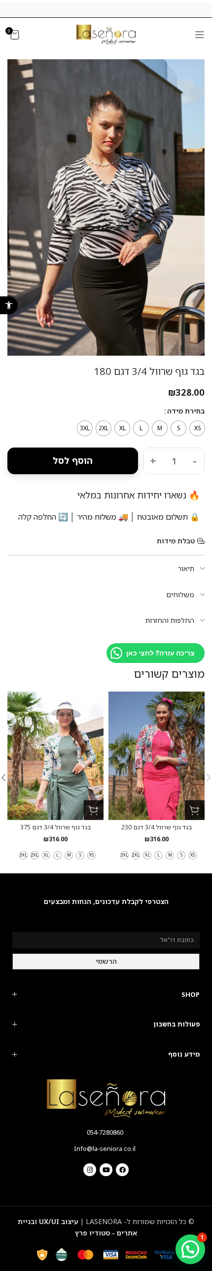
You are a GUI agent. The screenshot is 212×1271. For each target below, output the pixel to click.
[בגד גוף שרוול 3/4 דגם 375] (55, 756)
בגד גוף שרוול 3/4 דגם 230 (156, 827)
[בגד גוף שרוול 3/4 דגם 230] (156, 756)
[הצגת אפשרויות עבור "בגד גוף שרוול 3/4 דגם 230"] (195, 810)
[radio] (197, 428)
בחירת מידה (186, 410)
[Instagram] (89, 1169)
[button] (9, 305)
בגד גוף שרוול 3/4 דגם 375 (55, 827)
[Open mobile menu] (200, 34)
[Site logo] (106, 34)
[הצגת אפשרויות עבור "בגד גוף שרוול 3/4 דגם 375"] (94, 810)
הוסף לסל (73, 460)
